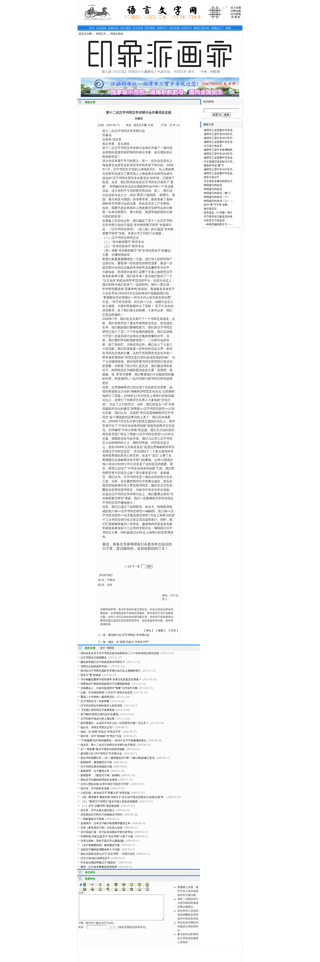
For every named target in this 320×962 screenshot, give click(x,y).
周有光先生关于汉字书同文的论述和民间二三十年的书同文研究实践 (120, 653)
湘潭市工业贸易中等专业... (219, 130)
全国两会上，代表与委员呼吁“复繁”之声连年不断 (109, 688)
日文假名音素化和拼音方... (219, 181)
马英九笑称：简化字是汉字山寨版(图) (102, 840)
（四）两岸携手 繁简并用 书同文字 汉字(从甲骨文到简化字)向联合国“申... (123, 797)
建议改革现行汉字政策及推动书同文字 (103, 662)
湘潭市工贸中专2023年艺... (219, 169)
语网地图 (236, 10)
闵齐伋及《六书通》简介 (218, 212)
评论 (148, 630)
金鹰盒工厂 (217, 28)
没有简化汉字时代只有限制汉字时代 (101, 814)
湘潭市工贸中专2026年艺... (219, 134)
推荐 (160, 630)
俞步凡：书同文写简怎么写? (97, 727)
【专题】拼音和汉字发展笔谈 (98, 709)
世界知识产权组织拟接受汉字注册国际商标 (105, 683)
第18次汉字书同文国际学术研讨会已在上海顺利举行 (111, 670)
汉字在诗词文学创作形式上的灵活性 (101, 705)
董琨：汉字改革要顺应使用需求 (99, 866)
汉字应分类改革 (213, 145)
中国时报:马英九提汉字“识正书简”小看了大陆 (107, 836)
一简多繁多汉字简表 (92, 818)
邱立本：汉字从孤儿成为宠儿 (98, 810)
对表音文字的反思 (214, 220)
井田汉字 (186, 28)
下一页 (136, 566)
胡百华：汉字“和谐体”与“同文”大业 (101, 736)
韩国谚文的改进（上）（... (219, 200)
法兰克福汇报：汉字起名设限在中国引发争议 (107, 832)
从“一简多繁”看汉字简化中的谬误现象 (103, 749)
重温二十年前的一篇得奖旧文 (98, 696)
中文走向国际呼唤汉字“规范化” (99, 862)
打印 (173, 630)
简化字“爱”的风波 (91, 675)
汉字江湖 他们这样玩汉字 (95, 858)
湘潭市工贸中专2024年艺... (219, 153)
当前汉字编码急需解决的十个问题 (100, 849)
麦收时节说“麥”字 (214, 165)
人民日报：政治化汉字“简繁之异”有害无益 (105, 792)
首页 (91, 28)
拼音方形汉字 (211, 177)
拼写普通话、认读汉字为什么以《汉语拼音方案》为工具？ (114, 723)
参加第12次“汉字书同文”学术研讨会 (129, 634)
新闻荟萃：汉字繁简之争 (95, 771)
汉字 (102, 648)
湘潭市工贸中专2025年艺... (219, 138)
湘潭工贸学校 (201, 28)
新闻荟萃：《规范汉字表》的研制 (100, 775)
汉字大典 (138, 28)
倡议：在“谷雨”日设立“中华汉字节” (128, 641)
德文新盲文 (210, 208)
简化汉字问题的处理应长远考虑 (99, 779)
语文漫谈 (125, 28)
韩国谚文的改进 (213, 185)
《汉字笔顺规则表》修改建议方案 (100, 845)
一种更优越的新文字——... (219, 224)
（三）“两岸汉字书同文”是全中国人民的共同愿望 (109, 801)
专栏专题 (174, 28)
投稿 (228, 28)
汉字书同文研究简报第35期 (96, 766)
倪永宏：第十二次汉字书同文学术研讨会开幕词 (108, 744)
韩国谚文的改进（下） (217, 196)
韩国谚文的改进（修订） (218, 192)
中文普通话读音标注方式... (219, 161)
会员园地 (101, 28)
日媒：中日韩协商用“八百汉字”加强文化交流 (106, 692)
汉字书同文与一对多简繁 (95, 701)
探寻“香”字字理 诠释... (216, 204)
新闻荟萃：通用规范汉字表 (96, 762)
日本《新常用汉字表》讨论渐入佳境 (101, 827)
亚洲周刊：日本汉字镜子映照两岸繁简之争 (105, 823)
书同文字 (162, 28)
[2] (129, 566)
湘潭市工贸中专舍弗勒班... (219, 149)
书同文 (110, 648)
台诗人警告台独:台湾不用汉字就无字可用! (105, 784)
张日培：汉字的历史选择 (95, 788)
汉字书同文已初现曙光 (94, 657)
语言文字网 (85, 33)
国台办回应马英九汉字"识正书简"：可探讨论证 (108, 853)
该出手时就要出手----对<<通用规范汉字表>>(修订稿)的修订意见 (118, 757)
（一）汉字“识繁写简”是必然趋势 (100, 805)
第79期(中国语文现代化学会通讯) (100, 714)
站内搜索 (236, 13)
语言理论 (150, 28)
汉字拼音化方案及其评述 (218, 216)
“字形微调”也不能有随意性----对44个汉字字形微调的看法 (113, 740)
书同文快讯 (116, 33)
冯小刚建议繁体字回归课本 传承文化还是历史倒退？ (111, 679)
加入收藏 (236, 7)
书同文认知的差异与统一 (95, 666)
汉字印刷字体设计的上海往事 (98, 718)
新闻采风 (113, 28)
